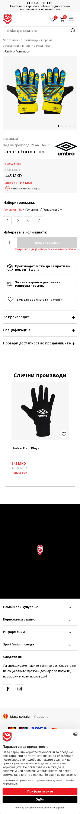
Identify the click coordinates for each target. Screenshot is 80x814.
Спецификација (16, 330)
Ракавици (43, 46)
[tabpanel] (40, 93)
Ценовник (42, 6)
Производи (30, 40)
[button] (40, 30)
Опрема (46, 40)
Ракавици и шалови (19, 46)
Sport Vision (11, 40)
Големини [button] (32, 209)
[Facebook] (7, 689)
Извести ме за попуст (26, 188)
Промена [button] (41, 716)
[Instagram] (19, 689)
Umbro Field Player (26, 448)
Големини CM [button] (52, 209)
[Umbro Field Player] (40, 411)
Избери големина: (19, 202)
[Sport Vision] (7, 18)
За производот (16, 317)
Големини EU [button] (12, 209)
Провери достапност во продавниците (37, 343)
